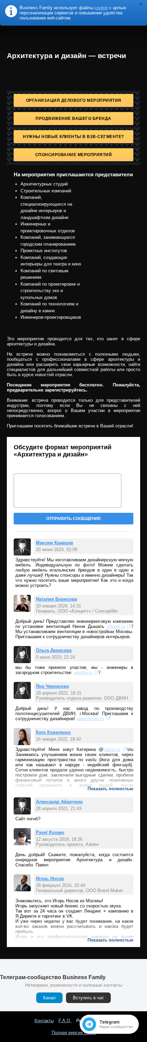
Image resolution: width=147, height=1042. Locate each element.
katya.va (111, 749)
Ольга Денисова (53, 650)
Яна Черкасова (52, 686)
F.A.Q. (64, 1020)
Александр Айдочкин (59, 801)
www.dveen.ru (90, 718)
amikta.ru (83, 672)
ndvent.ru (116, 626)
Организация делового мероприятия (73, 100)
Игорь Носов (50, 878)
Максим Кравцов (54, 542)
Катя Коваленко (53, 732)
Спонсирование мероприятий (73, 154)
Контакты (44, 1020)
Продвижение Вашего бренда (73, 118)
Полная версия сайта (74, 1032)
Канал (49, 997)
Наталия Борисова (56, 599)
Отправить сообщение (73, 518)
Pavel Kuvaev (50, 832)
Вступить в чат (88, 997)
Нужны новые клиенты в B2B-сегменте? (73, 136)
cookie (101, 7)
